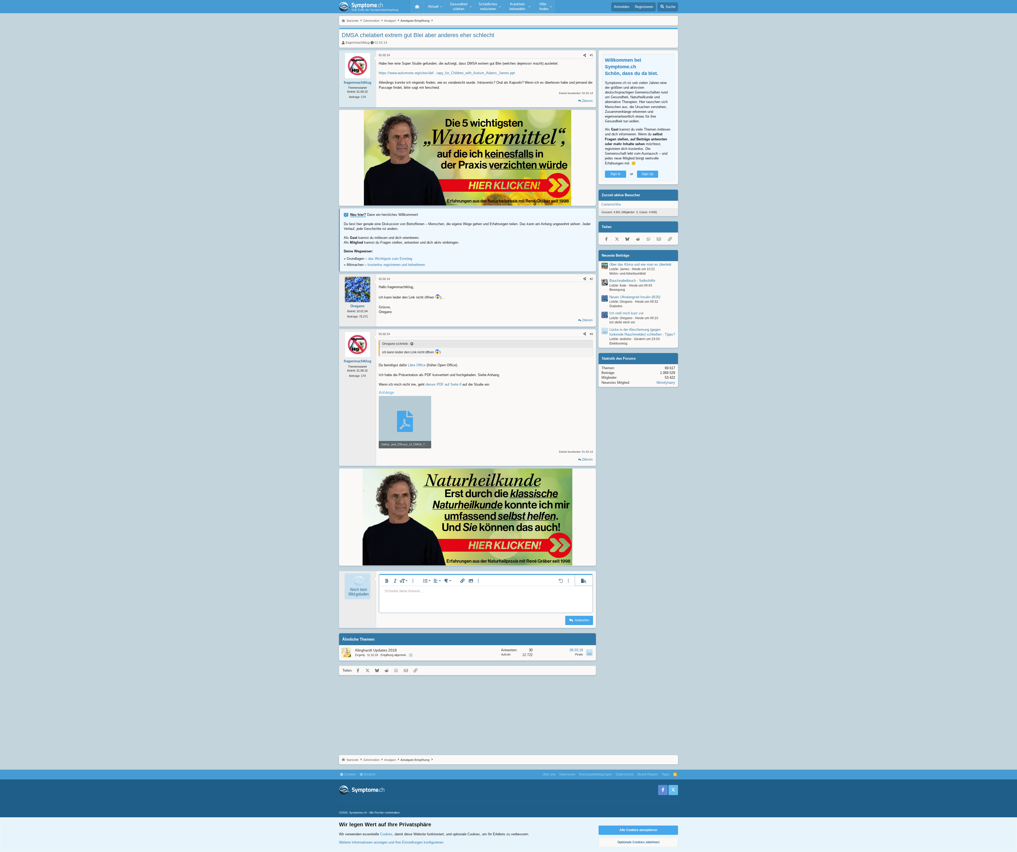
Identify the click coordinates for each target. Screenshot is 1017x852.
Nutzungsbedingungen (595, 774)
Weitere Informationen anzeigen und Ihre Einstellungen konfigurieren (391, 842)
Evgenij (359, 655)
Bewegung (617, 290)
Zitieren (587, 101)
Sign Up (647, 174)
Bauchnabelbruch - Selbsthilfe (632, 281)
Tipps (666, 774)
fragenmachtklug (358, 42)
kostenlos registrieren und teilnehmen (396, 265)
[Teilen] (584, 55)
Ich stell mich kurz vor (626, 313)
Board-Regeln (647, 774)
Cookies (349, 774)
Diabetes (615, 306)
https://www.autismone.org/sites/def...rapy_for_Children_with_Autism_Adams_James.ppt (447, 73)
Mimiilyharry (666, 383)
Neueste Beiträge (615, 255)
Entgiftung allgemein (393, 655)
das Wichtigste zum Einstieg (390, 259)
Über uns (549, 774)
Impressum (567, 774)
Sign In (615, 174)
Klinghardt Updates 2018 (376, 650)
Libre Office (417, 365)
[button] (434, 6)
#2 (591, 278)
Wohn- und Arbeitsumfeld (627, 273)
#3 (591, 334)
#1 (591, 55)
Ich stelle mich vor (622, 322)
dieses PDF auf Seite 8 (443, 384)
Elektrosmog (618, 343)
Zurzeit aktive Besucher (621, 195)
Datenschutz (625, 774)
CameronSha (611, 204)
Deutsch (369, 774)
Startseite (417, 6)
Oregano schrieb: (395, 344)
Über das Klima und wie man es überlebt (640, 264)
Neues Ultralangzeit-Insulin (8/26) (634, 297)
